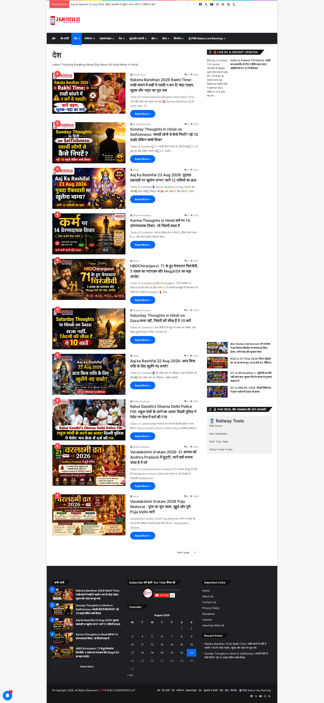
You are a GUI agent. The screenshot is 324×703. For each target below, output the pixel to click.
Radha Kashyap (141, 401)
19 (152, 652)
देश (75, 38)
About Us (207, 596)
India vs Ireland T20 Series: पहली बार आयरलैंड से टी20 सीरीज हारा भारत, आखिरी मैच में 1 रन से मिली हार (250, 64)
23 (191, 652)
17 (132, 652)
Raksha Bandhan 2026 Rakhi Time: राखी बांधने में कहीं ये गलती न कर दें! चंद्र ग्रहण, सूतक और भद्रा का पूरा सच (162, 85)
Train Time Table (218, 441)
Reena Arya (139, 74)
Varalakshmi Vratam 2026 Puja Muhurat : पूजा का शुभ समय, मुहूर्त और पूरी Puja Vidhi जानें (160, 506)
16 (191, 644)
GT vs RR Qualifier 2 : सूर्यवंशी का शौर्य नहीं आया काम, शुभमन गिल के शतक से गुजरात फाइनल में (251, 376)
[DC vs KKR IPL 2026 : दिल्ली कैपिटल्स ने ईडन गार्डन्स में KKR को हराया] (217, 391)
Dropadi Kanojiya (142, 124)
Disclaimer (208, 613)
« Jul (130, 674)
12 (152, 644)
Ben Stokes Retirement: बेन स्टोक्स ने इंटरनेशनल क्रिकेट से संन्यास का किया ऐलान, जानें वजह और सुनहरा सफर (250, 347)
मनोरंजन (88, 38)
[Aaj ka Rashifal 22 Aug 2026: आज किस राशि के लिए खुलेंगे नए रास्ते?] (88, 374)
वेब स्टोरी (65, 38)
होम (53, 38)
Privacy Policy (211, 608)
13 (162, 644)
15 (181, 644)
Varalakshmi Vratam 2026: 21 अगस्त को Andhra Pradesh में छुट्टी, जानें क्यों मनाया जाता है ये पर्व (163, 457)
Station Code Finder (221, 449)
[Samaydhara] (65, 20)
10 (132, 644)
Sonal (136, 260)
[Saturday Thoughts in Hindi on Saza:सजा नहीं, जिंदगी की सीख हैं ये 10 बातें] (88, 328)
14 (172, 644)
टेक (120, 38)
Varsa (136, 169)
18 (142, 652)
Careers (207, 619)
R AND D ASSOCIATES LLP (120, 690)
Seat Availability (218, 433)
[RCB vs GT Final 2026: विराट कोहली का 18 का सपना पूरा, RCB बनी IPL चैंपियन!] (217, 362)
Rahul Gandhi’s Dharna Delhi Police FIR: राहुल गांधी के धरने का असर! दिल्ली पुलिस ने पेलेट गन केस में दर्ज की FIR (163, 411)
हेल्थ (164, 38)
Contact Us (209, 602)
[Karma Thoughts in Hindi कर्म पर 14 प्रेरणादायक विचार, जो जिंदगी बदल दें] (88, 233)
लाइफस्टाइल (105, 38)
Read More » (143, 113)
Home (205, 590)
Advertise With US (213, 625)
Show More (87, 666)
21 (172, 652)
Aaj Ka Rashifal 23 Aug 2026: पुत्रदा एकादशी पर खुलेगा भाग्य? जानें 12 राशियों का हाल (113, 4)
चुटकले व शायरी (136, 38)
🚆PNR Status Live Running (205, 38)
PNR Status (215, 425)
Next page (183, 552)
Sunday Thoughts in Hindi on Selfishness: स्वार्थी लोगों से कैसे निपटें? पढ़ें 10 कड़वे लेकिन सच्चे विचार (164, 134)
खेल (153, 38)
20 (162, 652)
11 (142, 644)
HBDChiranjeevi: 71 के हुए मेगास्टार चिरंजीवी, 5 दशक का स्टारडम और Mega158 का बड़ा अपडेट (164, 271)
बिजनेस (177, 38)
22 (181, 652)
